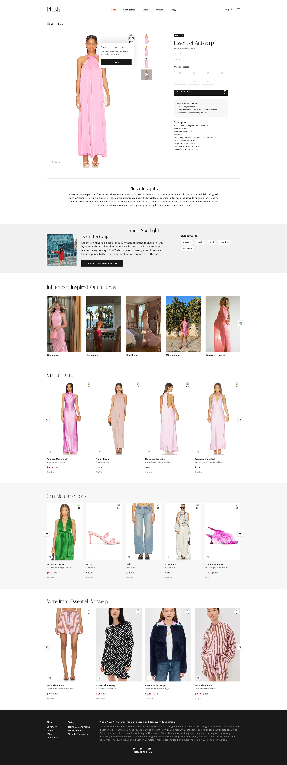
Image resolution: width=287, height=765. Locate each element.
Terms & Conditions (79, 726)
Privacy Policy (75, 730)
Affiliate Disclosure (78, 734)
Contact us (52, 737)
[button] (238, 9)
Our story (52, 726)
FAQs (49, 734)
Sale (113, 9)
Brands (159, 9)
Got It (116, 62)
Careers (51, 730)
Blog (173, 9)
